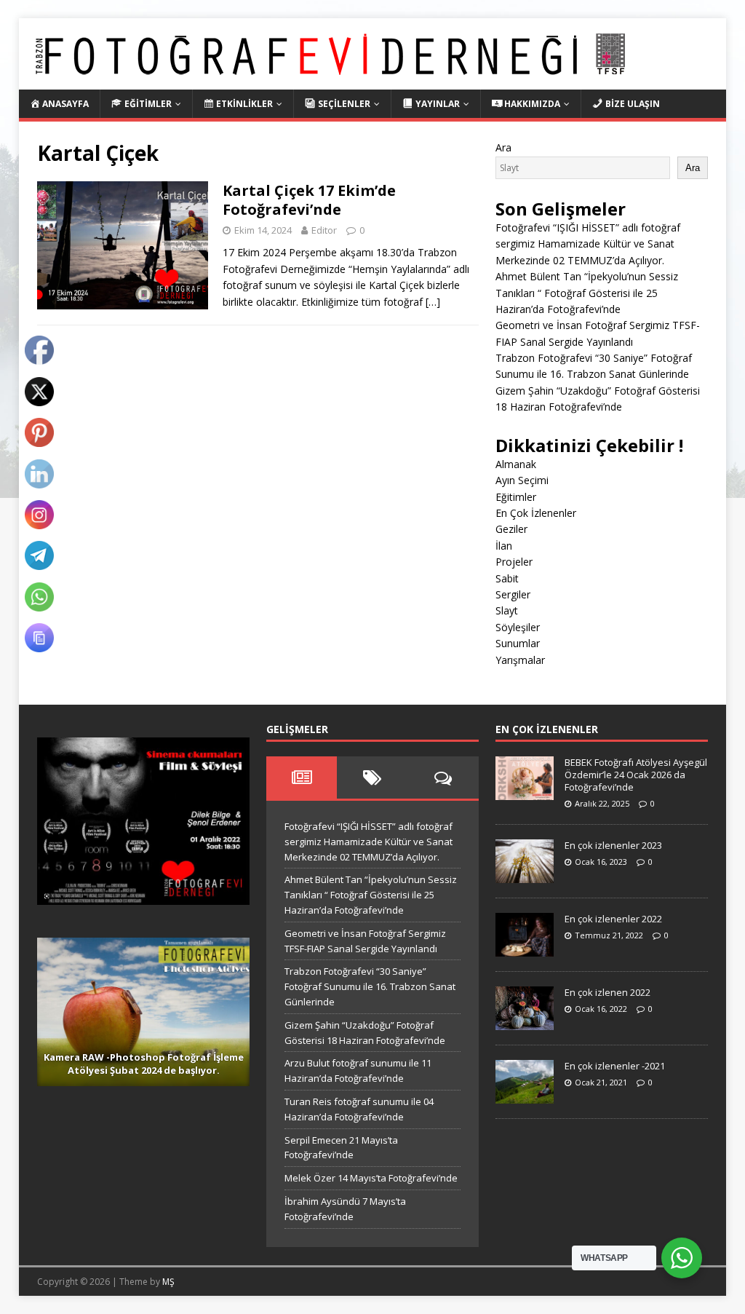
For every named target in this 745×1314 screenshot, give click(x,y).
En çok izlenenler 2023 (613, 845)
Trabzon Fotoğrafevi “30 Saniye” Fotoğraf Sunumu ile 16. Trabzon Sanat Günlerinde (369, 986)
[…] (433, 302)
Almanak (515, 464)
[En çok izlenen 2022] (524, 1022)
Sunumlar (517, 643)
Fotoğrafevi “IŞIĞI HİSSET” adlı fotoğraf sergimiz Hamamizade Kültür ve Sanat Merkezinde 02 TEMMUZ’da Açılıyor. (587, 244)
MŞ (168, 1281)
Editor (324, 230)
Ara (503, 147)
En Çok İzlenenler (535, 513)
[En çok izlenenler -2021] (524, 1096)
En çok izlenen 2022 (607, 992)
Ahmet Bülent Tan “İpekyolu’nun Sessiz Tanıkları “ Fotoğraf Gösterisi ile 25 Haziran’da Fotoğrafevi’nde (586, 292)
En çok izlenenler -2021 (615, 1065)
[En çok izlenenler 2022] (524, 949)
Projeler (514, 562)
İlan (503, 546)
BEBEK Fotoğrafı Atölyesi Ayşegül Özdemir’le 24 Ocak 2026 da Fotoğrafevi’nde (636, 774)
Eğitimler (515, 497)
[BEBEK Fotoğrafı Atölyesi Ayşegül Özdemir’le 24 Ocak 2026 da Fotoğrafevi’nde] (524, 792)
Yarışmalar (520, 660)
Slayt (506, 610)
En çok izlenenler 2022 (613, 918)
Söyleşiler (517, 627)
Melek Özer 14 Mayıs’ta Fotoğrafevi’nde (371, 1177)
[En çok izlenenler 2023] (524, 875)
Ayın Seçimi (522, 480)
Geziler (511, 529)
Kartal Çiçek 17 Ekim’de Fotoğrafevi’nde (309, 200)
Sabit (507, 578)
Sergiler (512, 594)
